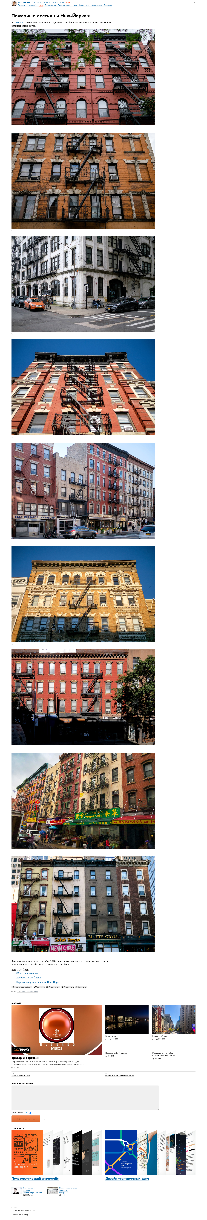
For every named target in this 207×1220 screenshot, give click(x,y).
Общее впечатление (27, 973)
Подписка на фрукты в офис (21, 1075)
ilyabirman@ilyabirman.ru (23, 1210)
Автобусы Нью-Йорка (28, 977)
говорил (18, 22)
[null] (39, 987)
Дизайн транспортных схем (127, 1178)
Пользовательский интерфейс (35, 1178)
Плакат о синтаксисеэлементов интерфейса (68, 1190)
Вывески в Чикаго (160, 1036)
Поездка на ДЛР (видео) (116, 1053)
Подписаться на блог (21, 987)
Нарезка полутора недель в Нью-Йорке (38, 982)
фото (36, 991)
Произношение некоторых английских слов (119, 1075)
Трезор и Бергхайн (25, 1058)
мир (23, 991)
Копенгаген (110, 1036)
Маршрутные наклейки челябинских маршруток (163, 1054)
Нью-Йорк (29, 991)
